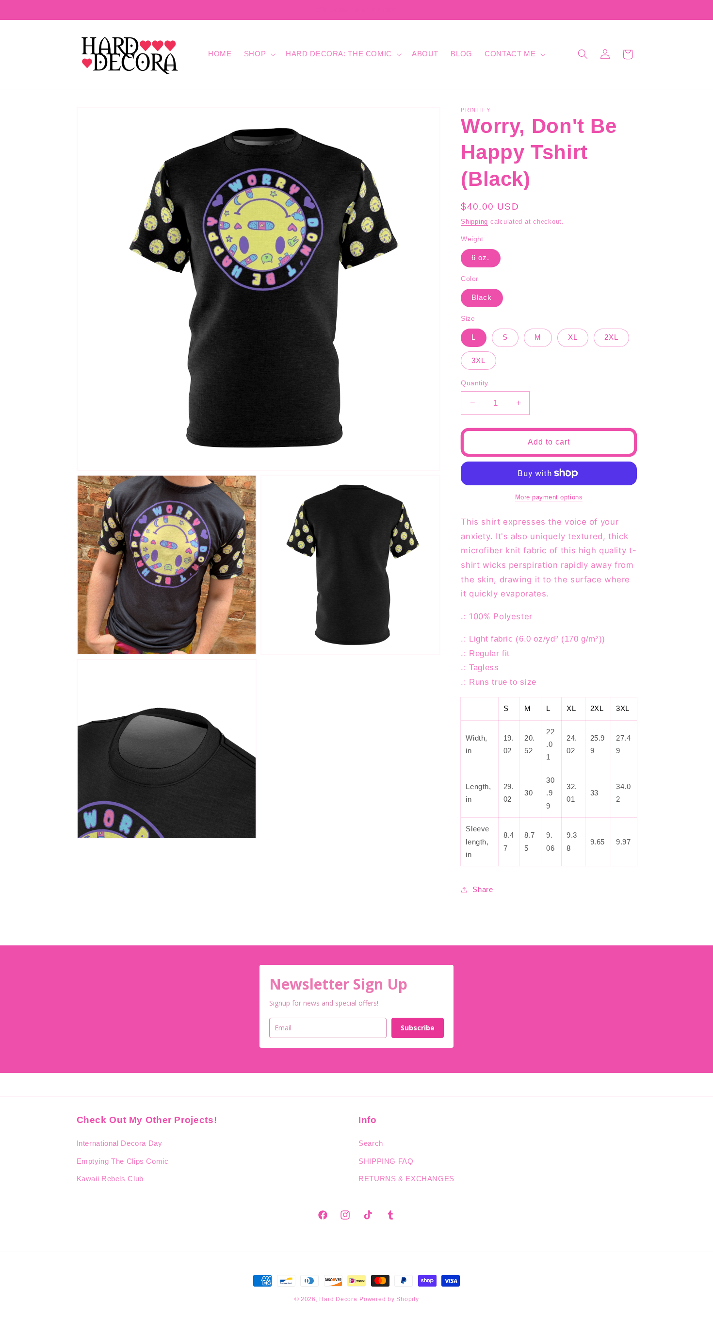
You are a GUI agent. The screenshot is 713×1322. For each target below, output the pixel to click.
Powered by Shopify (389, 1299)
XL (573, 337)
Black (481, 297)
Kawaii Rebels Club (110, 1179)
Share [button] (482, 889)
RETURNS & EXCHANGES (406, 1179)
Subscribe (418, 1027)
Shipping (474, 221)
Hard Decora (338, 1299)
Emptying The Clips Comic (123, 1161)
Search (370, 1144)
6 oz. (480, 258)
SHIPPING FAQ (386, 1161)
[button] (258, 54)
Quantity (474, 382)
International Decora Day (119, 1144)
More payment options (549, 497)
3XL (478, 360)
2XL (611, 337)
